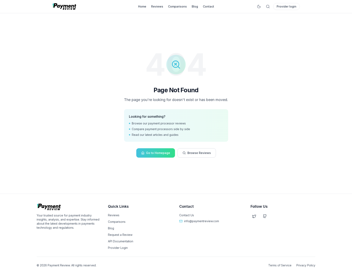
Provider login (286, 6)
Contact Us (186, 215)
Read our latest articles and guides (155, 134)
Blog (195, 6)
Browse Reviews (199, 153)
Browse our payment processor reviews (159, 123)
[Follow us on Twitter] (254, 216)
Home (142, 6)
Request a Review (120, 234)
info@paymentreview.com (201, 221)
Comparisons (177, 6)
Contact (208, 6)
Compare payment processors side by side (161, 129)
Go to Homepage (158, 153)
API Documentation (120, 241)
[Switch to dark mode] (259, 6)
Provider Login (118, 247)
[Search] (268, 6)
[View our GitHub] (264, 216)
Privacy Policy (305, 265)
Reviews (157, 6)
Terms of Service (280, 265)
